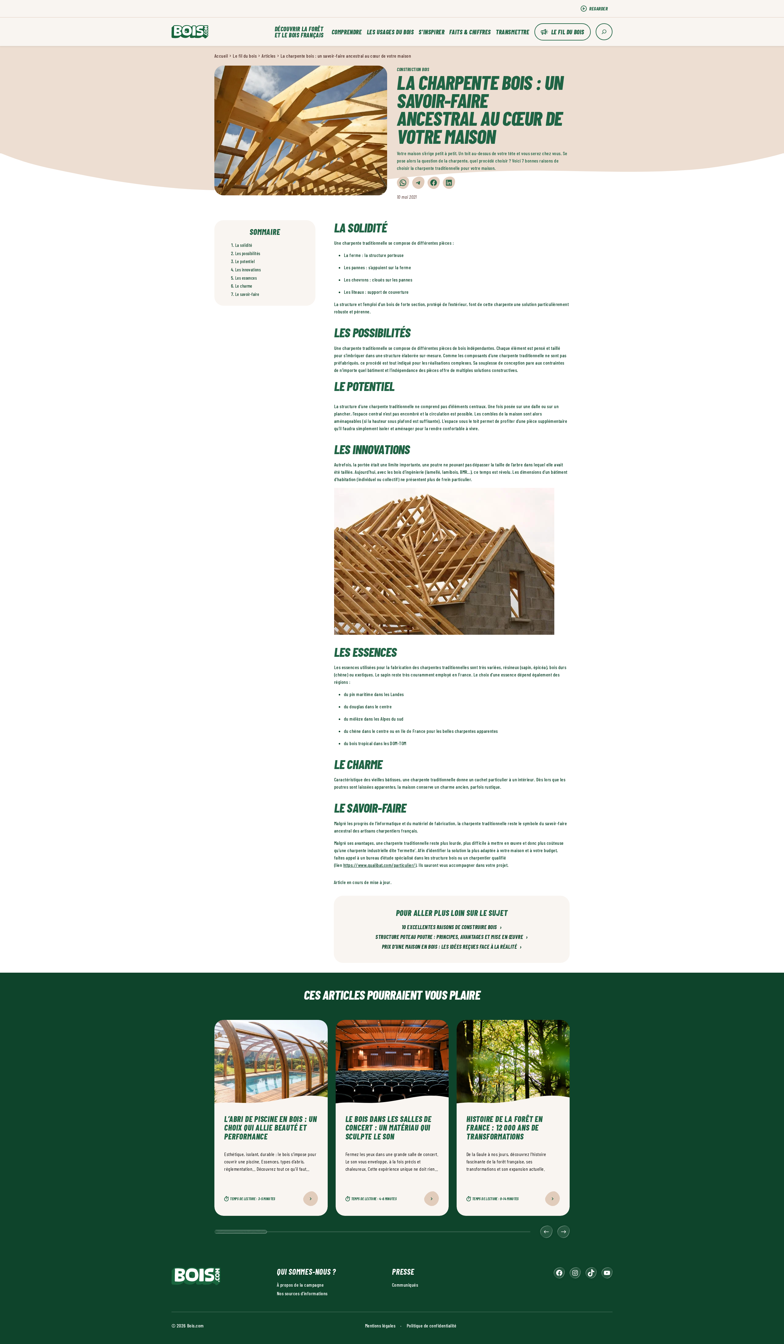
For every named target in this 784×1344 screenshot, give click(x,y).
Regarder (598, 8)
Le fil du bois (567, 32)
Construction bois (413, 69)
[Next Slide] (563, 1232)
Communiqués (405, 1285)
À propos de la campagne (300, 1285)
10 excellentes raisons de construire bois (452, 927)
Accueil (221, 56)
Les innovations (248, 269)
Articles (269, 56)
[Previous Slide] (546, 1232)
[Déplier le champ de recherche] (604, 31)
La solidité (243, 245)
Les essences (246, 278)
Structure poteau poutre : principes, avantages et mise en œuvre (451, 937)
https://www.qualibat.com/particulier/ (379, 865)
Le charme (243, 286)
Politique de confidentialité (431, 1325)
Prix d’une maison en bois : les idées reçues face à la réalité (452, 947)
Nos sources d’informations (302, 1293)
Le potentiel (245, 261)
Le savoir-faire (247, 294)
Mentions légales (380, 1325)
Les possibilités (247, 253)
